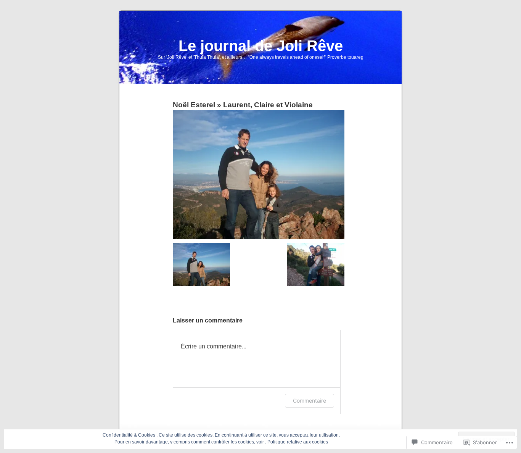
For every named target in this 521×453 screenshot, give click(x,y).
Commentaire (309, 400)
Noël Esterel (194, 105)
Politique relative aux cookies (297, 442)
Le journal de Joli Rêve (260, 45)
